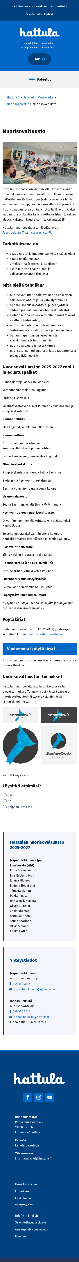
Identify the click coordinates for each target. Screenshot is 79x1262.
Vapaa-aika (45, 97)
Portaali (48, 14)
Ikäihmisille (47, 47)
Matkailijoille (31, 43)
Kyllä (11, 795)
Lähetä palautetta (27, 1145)
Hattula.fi (13, 97)
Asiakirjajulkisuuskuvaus (31, 1229)
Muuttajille (47, 43)
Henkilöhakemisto (22, 6)
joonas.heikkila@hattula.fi (31, 1017)
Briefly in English (26, 1215)
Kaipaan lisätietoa (20, 807)
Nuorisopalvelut (18, 104)
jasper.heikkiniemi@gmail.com (34, 989)
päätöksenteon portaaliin (46, 634)
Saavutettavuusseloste (30, 1222)
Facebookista (14, 232)
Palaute (30, 14)
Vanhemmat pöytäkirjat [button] (31, 648)
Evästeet (21, 1236)
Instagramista (39, 232)
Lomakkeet (41, 6)
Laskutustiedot (58, 6)
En (9, 801)
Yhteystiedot (24, 1205)
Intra (39, 14)
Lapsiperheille (29, 47)
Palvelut (44, 79)
